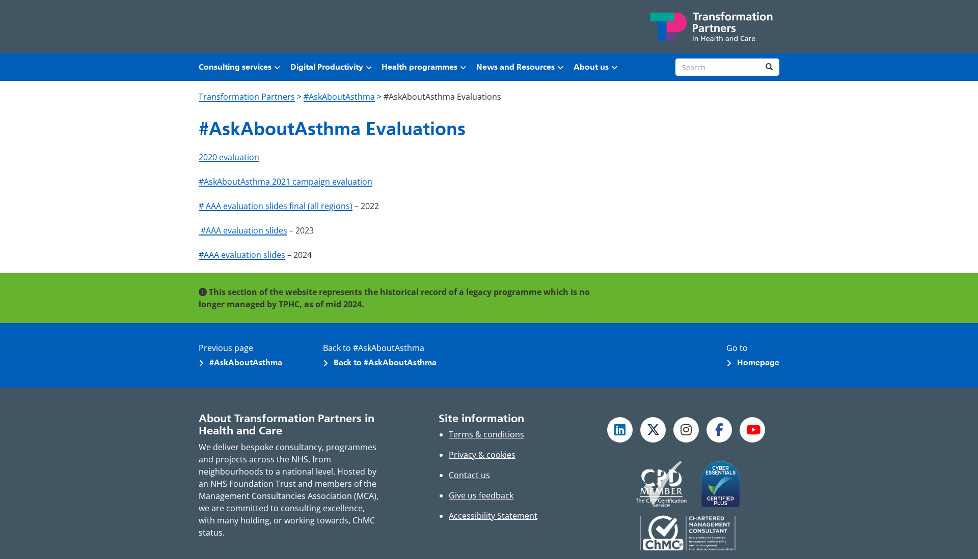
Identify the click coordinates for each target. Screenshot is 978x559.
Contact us (469, 475)
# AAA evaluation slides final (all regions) (275, 206)
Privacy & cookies (482, 454)
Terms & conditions (486, 434)
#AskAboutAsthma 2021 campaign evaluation (285, 181)
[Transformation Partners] (711, 26)
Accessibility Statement (493, 515)
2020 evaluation (229, 157)
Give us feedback (481, 495)
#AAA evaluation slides (243, 230)
